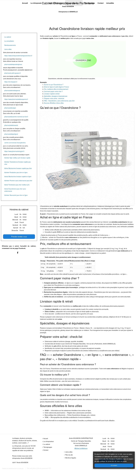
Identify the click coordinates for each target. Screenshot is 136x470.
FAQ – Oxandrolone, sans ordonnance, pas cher (59, 101)
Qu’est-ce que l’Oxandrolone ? (53, 85)
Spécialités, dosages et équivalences (55, 96)
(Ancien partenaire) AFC (44, 468)
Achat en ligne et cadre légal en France (56, 87)
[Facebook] (19, 254)
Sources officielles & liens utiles (54, 103)
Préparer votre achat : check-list (54, 98)
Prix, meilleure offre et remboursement (56, 89)
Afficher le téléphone (80, 448)
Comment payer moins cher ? (53, 91)
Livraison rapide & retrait (51, 94)
